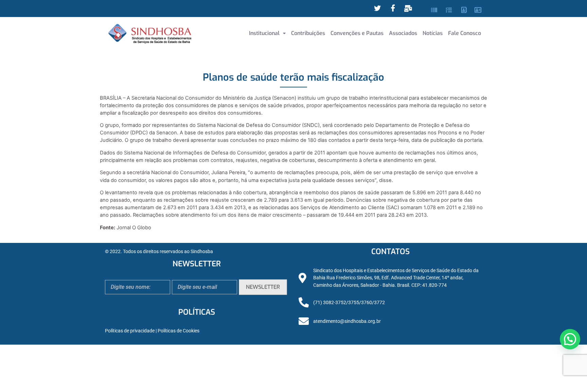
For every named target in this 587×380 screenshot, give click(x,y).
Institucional (264, 33)
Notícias (433, 33)
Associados (403, 33)
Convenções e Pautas (357, 33)
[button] (267, 33)
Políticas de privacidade (130, 331)
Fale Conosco (464, 33)
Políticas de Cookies (178, 331)
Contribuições (308, 33)
